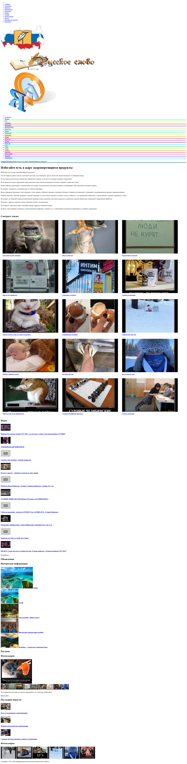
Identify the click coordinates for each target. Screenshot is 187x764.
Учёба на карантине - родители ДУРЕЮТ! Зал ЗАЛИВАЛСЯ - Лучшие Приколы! (29, 512)
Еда (6, 121)
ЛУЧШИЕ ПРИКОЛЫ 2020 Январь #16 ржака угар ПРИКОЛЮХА (24, 499)
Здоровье (8, 123)
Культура (8, 129)
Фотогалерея (9, 16)
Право (7, 137)
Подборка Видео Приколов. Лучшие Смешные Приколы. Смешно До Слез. (27, 486)
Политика (8, 135)
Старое (7, 15)
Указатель (8, 117)
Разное (7, 141)
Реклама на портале (11, 20)
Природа (8, 139)
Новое (7, 13)
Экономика (8, 158)
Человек (7, 156)
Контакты (8, 22)
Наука (7, 131)
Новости (7, 7)
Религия (7, 143)
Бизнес (7, 119)
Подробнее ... (5, 555)
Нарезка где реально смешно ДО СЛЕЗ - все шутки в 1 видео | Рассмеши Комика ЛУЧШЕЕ (33, 434)
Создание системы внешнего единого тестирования (19, 739)
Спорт (7, 149)
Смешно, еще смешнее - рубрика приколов (16, 460)
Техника (7, 151)
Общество (8, 133)
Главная (7, 4)
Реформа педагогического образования (14, 726)
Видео (7, 18)
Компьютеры (9, 127)
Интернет (8, 125)
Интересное (9, 9)
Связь (6, 147)
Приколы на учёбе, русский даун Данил (15, 538)
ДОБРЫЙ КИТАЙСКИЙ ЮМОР (12, 447)
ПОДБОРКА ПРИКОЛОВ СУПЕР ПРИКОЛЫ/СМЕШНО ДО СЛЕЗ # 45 (26, 525)
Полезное (8, 11)
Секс (6, 145)
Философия (8, 154)
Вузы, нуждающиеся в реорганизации (14, 713)
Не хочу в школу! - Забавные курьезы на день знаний (19, 473)
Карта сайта (5, 695)
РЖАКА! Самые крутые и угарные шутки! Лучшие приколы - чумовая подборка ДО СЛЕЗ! (33, 551)
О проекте (8, 6)
